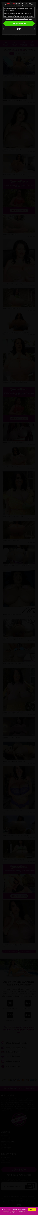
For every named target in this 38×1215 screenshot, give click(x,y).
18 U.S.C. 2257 (9, 19)
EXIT (19, 29)
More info (15, 1213)
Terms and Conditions (19, 19)
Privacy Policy (28, 19)
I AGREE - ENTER (19, 23)
